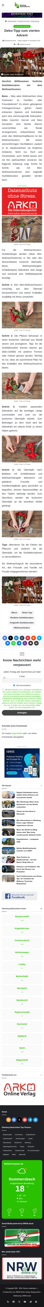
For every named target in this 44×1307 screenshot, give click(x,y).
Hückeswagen (20, 1138)
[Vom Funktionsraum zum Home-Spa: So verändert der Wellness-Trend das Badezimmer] (8, 878)
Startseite (11, 21)
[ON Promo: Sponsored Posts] (22, 15)
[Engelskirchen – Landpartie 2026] (8, 841)
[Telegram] (19, 643)
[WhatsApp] (13, 643)
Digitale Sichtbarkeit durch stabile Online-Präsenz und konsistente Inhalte (27, 794)
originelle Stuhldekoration (22, 623)
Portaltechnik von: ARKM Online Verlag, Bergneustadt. (21, 1292)
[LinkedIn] (16, 638)
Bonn (14, 613)
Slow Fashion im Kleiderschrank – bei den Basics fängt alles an (26, 859)
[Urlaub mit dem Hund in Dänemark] (8, 813)
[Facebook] (4, 638)
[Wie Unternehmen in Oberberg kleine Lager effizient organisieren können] (8, 822)
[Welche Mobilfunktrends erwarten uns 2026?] (8, 850)
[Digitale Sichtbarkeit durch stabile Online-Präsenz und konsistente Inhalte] (8, 794)
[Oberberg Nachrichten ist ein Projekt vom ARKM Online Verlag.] (19, 1098)
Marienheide (7, 1142)
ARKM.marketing (22, 186)
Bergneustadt (7, 1134)
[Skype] (39, 638)
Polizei (22, 1146)
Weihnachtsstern (22, 628)
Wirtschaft (22, 1154)
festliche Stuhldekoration (22, 618)
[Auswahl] (3, 6)
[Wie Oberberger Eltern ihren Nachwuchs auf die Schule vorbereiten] (8, 804)
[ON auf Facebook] (19, 899)
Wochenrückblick (23, 685)
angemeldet (16, 733)
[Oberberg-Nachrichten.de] (22, 5)
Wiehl (14, 1154)
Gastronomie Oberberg (28, 21)
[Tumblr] (22, 638)
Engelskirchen (30, 1134)
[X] (10, 638)
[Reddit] (33, 638)
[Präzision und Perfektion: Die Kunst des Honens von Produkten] (8, 869)
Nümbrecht (17, 1142)
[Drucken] (36, 643)
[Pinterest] (27, 638)
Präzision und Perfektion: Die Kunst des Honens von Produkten (28, 869)
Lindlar (30, 1138)
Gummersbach (7, 1138)
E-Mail (22, 676)
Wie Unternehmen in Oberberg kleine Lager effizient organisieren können (29, 822)
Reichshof (31, 1146)
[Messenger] (7, 643)
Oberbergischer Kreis (10, 1146)
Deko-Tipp (27, 613)
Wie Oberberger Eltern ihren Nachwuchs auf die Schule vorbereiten (28, 804)
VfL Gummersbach (33, 1150)
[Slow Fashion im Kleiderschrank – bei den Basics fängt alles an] (8, 859)
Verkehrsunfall (19, 1150)
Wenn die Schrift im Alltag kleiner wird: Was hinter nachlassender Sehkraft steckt (29, 832)
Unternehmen (7, 1150)
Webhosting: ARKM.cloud (22, 1296)
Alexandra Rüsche (10, 41)
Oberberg (28, 1142)
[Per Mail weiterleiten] (30, 643)
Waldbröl (6, 1154)
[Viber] (25, 643)
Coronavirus (19, 1134)
